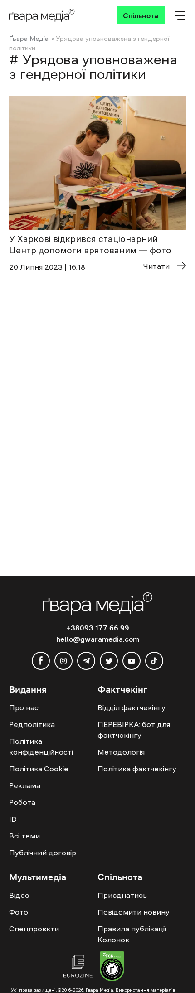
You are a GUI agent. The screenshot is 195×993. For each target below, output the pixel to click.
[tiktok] (154, 661)
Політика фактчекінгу (137, 768)
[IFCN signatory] (112, 967)
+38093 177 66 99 (97, 627)
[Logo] (42, 15)
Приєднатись (122, 895)
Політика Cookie (38, 768)
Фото (18, 911)
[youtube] (131, 661)
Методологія (121, 752)
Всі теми (24, 835)
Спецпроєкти (34, 928)
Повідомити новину (134, 911)
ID (13, 819)
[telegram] (86, 661)
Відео (19, 895)
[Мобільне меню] (180, 15)
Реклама (24, 785)
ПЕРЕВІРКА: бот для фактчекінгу (134, 730)
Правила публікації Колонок (132, 934)
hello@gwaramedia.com (97, 639)
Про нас (24, 707)
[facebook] (41, 661)
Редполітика (32, 724)
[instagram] (63, 661)
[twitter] (109, 661)
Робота (22, 802)
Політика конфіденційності (41, 746)
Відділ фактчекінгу (132, 707)
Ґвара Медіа (29, 38)
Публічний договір (42, 852)
